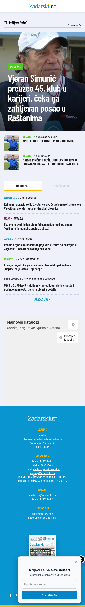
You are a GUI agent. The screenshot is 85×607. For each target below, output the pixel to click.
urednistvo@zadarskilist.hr (42, 495)
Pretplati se (49, 594)
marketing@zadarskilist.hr (46, 469)
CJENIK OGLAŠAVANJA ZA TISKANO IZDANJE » (42, 481)
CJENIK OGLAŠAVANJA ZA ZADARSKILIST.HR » (42, 477)
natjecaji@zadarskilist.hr (42, 473)
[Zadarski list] (43, 6)
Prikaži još (41, 299)
